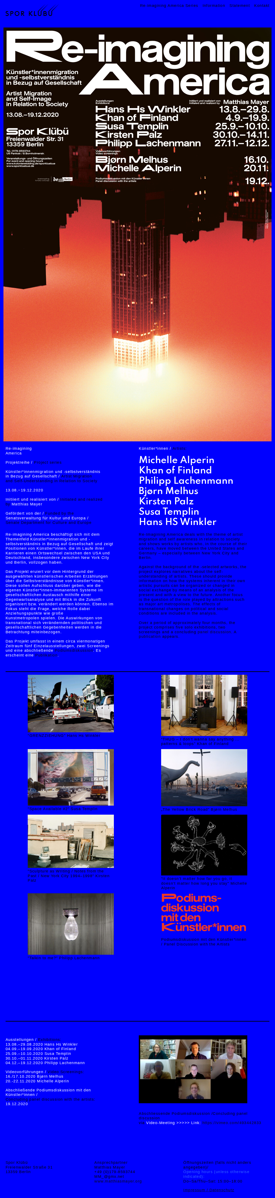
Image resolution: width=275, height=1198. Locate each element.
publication (150, 636)
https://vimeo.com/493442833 (231, 1123)
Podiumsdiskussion (74, 650)
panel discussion (214, 632)
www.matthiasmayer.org (118, 1181)
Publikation (46, 655)
